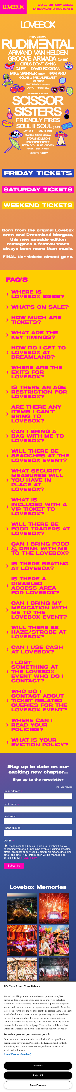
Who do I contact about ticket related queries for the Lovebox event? (39, 700)
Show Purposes (38, 1085)
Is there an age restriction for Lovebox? (39, 392)
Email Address (13, 791)
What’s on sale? (40, 307)
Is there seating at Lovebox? (40, 566)
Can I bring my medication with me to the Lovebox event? (39, 610)
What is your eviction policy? (39, 742)
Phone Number (12, 827)
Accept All (38, 1065)
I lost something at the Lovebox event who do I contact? (37, 671)
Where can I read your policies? (32, 725)
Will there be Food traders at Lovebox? (40, 529)
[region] (38, 1036)
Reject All (38, 1075)
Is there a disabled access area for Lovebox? (35, 586)
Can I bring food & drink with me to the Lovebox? (40, 549)
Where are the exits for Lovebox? (36, 372)
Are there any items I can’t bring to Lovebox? (36, 414)
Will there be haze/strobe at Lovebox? (38, 632)
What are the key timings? (34, 335)
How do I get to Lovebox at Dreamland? (38, 353)
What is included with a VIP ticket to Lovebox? (39, 507)
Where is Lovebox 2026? (37, 294)
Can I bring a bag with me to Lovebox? (37, 436)
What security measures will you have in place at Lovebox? (37, 480)
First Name (11, 804)
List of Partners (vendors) (17, 1054)
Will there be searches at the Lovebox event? (40, 456)
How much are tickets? (36, 320)
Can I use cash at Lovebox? (37, 649)
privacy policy (29, 857)
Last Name (10, 816)
